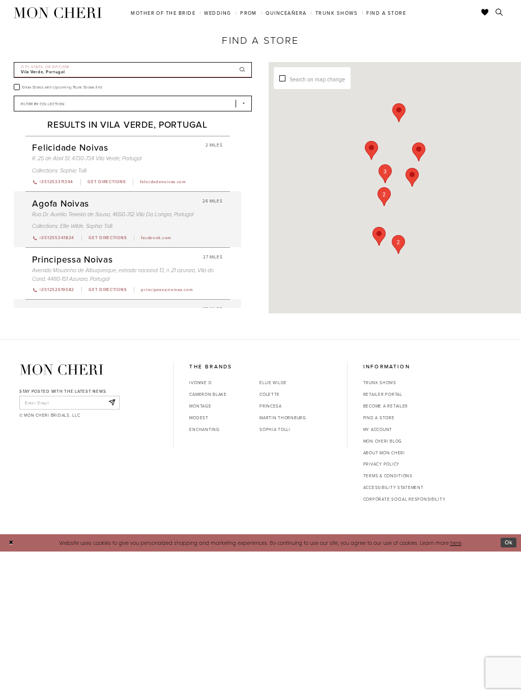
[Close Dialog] (11, 542)
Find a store (379, 417)
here (455, 542)
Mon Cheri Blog (382, 441)
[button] (385, 173)
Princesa (270, 406)
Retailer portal (382, 394)
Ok (509, 542)
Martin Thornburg (282, 417)
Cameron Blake (207, 394)
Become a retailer (385, 406)
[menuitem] (163, 12)
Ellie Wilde (71, 226)
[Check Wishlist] (485, 12)
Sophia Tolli (73, 170)
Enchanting (204, 429)
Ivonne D (200, 382)
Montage (200, 406)
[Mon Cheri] (61, 369)
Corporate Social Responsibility (404, 499)
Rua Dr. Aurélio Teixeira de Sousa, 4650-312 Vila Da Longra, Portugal (112, 214)
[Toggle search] (499, 12)
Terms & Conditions (388, 475)
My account (377, 429)
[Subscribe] (111, 402)
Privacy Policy (381, 464)
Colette (269, 394)
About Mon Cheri (384, 452)
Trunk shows (379, 382)
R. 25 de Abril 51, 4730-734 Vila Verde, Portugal (86, 158)
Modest (198, 417)
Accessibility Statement (393, 487)
